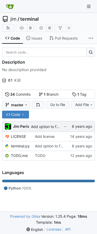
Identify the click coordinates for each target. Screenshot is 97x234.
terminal (29, 19)
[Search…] (90, 52)
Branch (51, 94)
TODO (40, 155)
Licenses (54, 229)
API (68, 229)
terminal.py (20, 146)
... (65, 126)
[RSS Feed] (8, 28)
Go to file (57, 104)
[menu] (34, 229)
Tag (82, 94)
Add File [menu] (82, 104)
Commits (20, 94)
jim (13, 19)
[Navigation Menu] (89, 6)
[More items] (91, 38)
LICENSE (18, 136)
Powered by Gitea (25, 216)
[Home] (10, 6)
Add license (45, 136)
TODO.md (19, 155)
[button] (38, 105)
